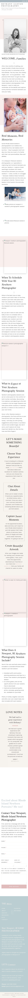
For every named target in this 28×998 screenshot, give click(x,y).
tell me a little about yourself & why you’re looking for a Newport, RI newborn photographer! (14, 871)
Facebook (17, 908)
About (4, 910)
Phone (4, 847)
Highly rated (6, 952)
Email (3, 854)
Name (3, 841)
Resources (5, 915)
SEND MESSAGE (14, 886)
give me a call (14, 467)
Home (3, 908)
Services (4, 913)
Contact (5, 919)
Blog (3, 917)
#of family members (5, 861)
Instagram (17, 910)
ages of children (17, 861)
